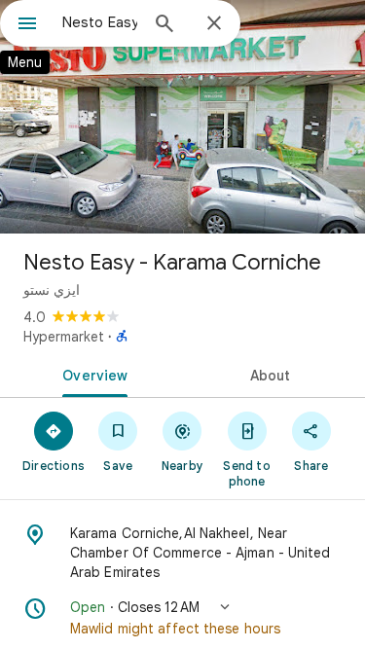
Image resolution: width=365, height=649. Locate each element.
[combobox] (99, 22)
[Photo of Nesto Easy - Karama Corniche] (182, 117)
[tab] (91, 373)
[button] (182, 618)
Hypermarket (63, 336)
